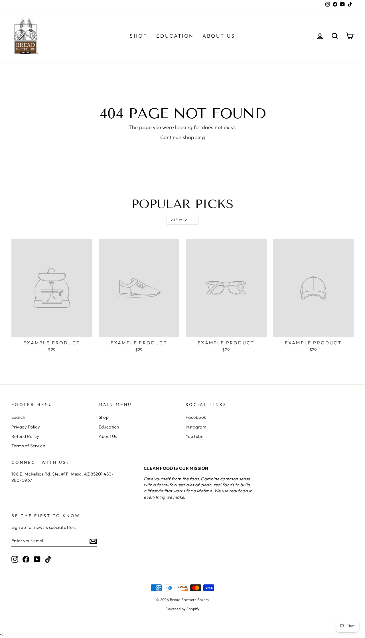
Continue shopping (182, 137)
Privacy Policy (25, 427)
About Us (218, 35)
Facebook (196, 417)
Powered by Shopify (182, 608)
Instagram (196, 427)
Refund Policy (25, 436)
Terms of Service (28, 445)
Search (18, 417)
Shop (138, 35)
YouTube (194, 436)
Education (175, 35)
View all (182, 220)
